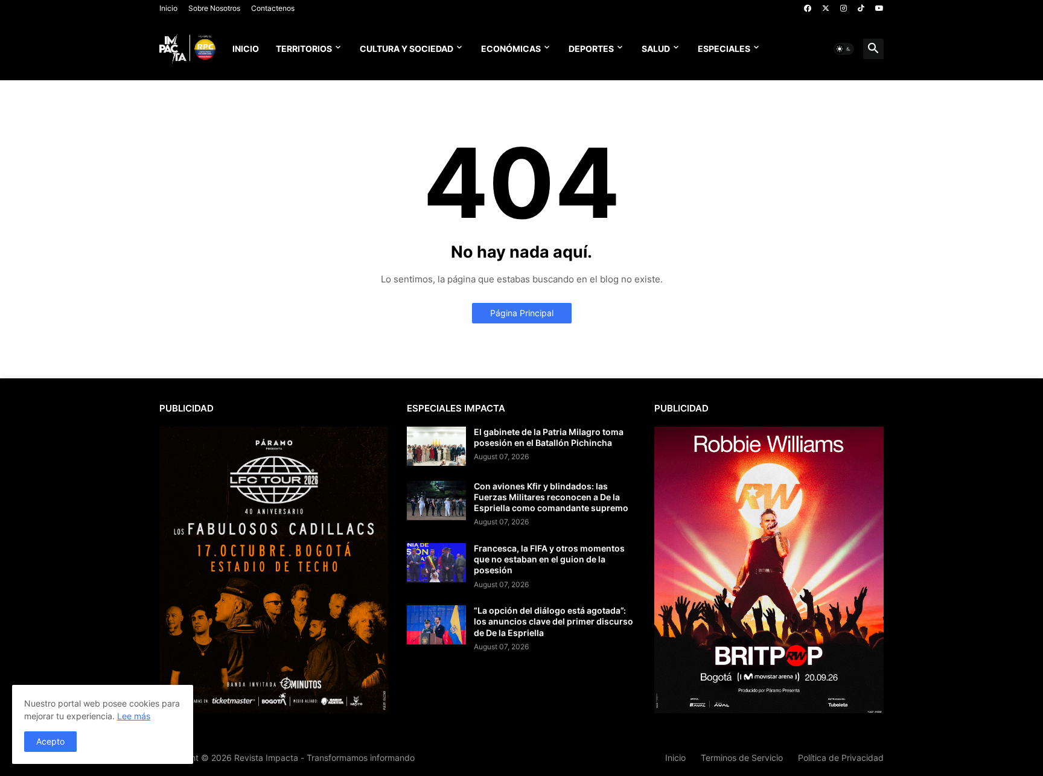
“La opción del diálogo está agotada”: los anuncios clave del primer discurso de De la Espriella (553, 621)
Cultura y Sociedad (406, 48)
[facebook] (807, 8)
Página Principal (521, 313)
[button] (844, 49)
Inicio (168, 8)
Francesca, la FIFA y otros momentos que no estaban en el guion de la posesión (549, 559)
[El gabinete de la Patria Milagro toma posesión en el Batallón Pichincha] (436, 446)
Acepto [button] (50, 741)
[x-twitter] (825, 8)
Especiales (724, 48)
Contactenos (273, 8)
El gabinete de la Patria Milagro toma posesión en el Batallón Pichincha (549, 437)
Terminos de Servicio (742, 757)
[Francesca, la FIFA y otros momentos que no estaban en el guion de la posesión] (436, 562)
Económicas (511, 48)
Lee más (133, 716)
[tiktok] (861, 8)
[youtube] (879, 8)
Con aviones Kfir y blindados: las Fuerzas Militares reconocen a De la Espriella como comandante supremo (551, 497)
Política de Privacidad (841, 757)
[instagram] (843, 8)
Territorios (304, 48)
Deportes (591, 48)
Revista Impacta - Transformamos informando (324, 757)
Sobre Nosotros (214, 8)
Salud (656, 48)
